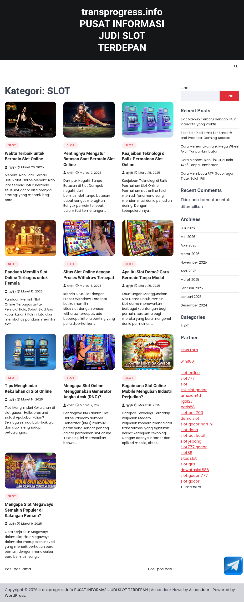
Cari (184, 88)
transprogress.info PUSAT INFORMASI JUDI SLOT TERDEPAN (93, 589)
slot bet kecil (193, 435)
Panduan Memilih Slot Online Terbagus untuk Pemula (26, 277)
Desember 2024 (194, 305)
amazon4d (191, 395)
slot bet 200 (192, 412)
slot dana (189, 430)
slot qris (188, 464)
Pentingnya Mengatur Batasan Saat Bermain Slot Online (89, 159)
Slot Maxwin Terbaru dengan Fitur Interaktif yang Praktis (208, 122)
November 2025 (194, 262)
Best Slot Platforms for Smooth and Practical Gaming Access (206, 135)
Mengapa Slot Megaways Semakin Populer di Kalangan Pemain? (29, 510)
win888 (187, 361)
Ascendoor (199, 589)
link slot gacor (194, 390)
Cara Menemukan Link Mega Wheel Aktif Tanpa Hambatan (210, 149)
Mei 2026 (188, 236)
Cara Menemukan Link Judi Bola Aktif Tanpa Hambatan (207, 162)
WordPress (15, 595)
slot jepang (191, 441)
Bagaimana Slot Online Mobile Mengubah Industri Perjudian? (147, 391)
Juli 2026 (188, 228)
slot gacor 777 (194, 475)
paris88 (188, 407)
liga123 (187, 401)
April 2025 (188, 271)
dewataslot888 (195, 470)
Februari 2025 (192, 288)
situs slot (189, 458)
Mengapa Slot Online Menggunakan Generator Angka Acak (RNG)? (87, 391)
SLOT (12, 145)
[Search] (235, 66)
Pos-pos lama (18, 569)
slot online (190, 372)
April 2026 (189, 245)
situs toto (189, 350)
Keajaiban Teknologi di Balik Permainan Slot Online (144, 159)
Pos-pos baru (160, 569)
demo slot (190, 418)
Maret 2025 (190, 279)
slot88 (186, 452)
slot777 (188, 378)
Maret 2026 (190, 254)
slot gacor (190, 481)
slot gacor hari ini (197, 424)
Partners (193, 487)
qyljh (12, 167)
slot (184, 384)
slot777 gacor (194, 447)
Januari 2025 (191, 296)
